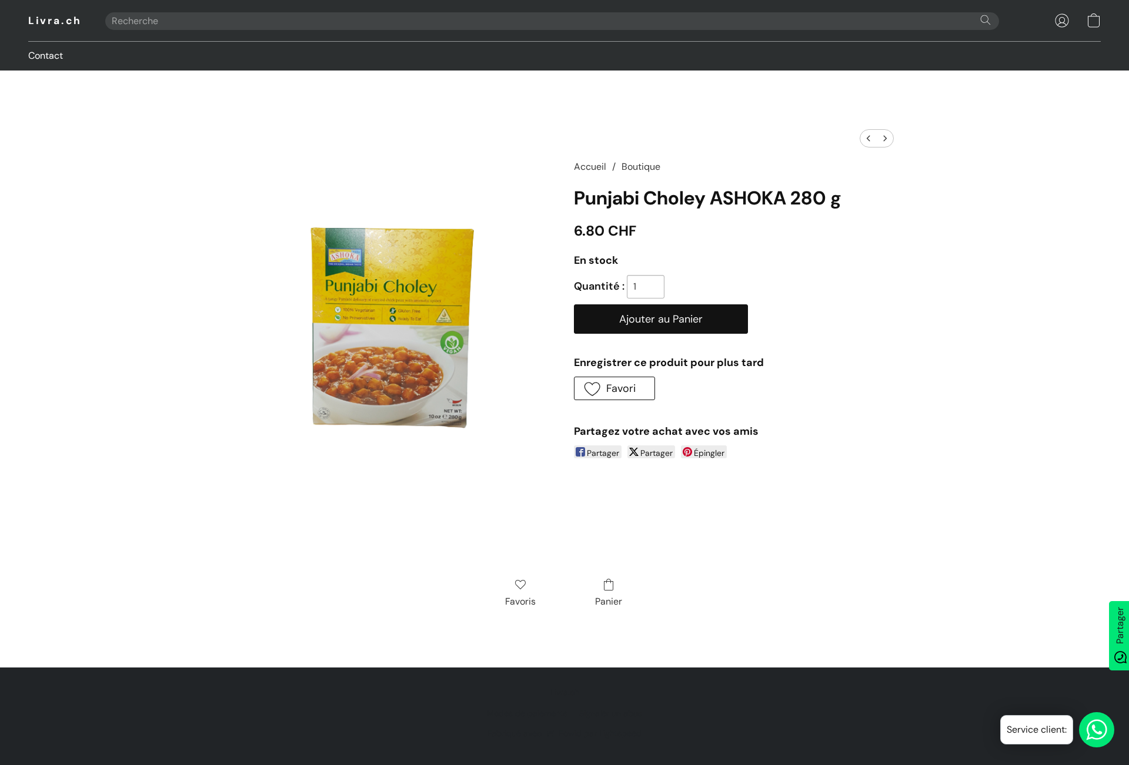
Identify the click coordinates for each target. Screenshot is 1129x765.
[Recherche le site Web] (985, 20)
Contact (45, 55)
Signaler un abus (610, 713)
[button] (55, 20)
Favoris (520, 601)
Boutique (641, 166)
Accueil (590, 166)
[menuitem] (868, 138)
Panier (608, 601)
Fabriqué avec (564, 733)
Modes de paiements (527, 713)
